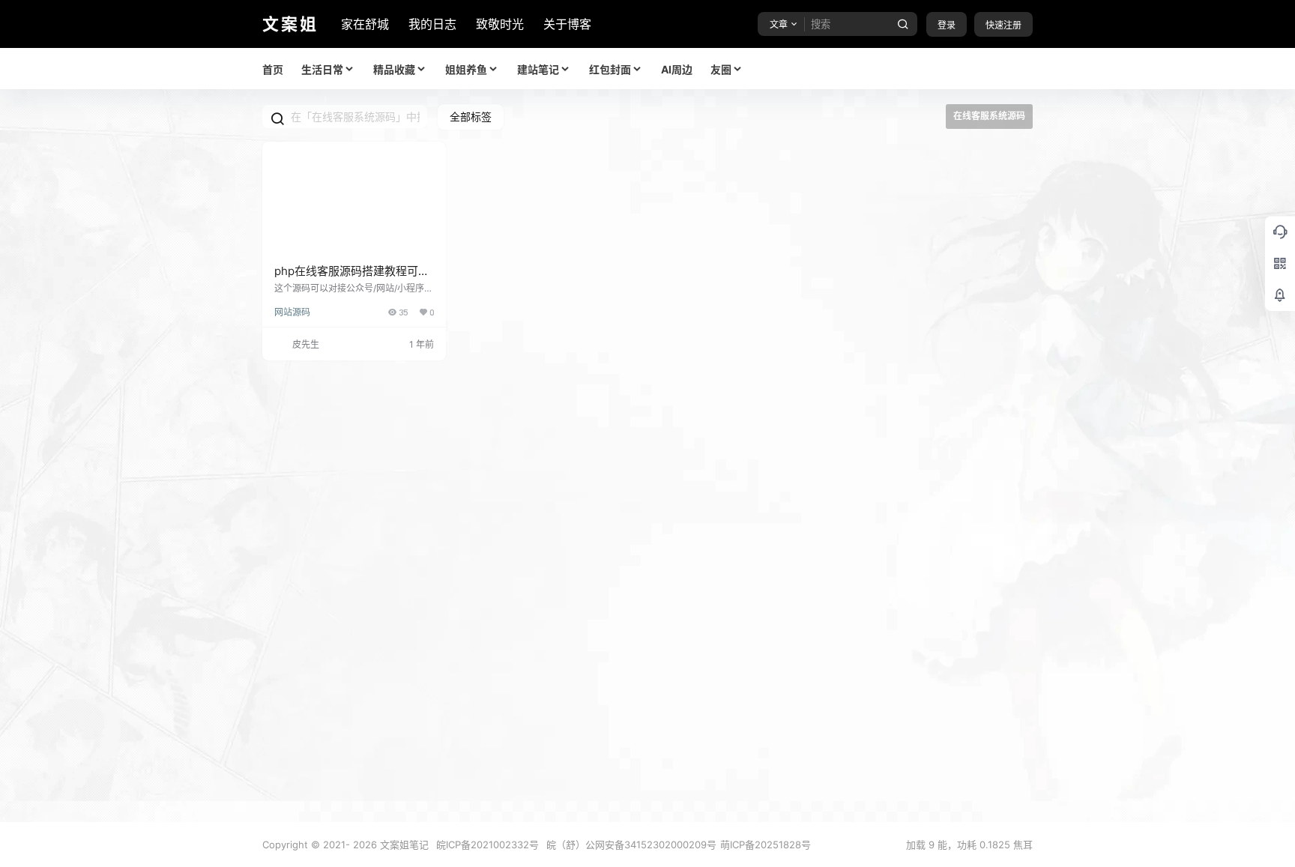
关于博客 (567, 23)
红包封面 (610, 69)
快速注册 (1003, 25)
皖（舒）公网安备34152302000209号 (631, 845)
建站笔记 (538, 69)
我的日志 (432, 23)
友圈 (720, 69)
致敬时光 (500, 23)
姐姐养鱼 (466, 69)
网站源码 (292, 312)
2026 (365, 845)
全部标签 (471, 116)
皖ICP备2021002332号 (487, 845)
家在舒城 (365, 23)
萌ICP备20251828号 (765, 845)
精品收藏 (394, 69)
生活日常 (322, 69)
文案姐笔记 (403, 845)
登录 (947, 25)
